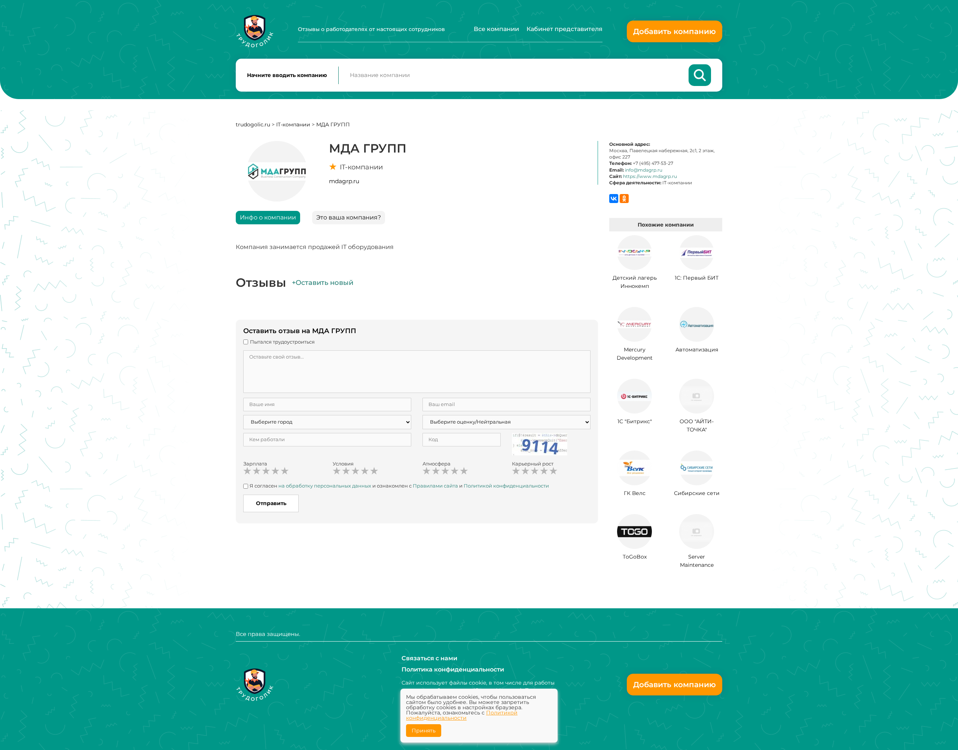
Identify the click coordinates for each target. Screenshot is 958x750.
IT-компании (293, 124)
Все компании (496, 29)
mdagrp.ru (344, 181)
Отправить (271, 503)
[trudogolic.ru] (255, 31)
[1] (247, 471)
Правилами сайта (435, 486)
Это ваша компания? (348, 217)
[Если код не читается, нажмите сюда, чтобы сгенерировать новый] (539, 443)
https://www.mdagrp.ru (650, 176)
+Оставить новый (322, 283)
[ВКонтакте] (613, 198)
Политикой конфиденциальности (506, 486)
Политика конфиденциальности (453, 669)
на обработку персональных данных (324, 486)
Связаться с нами (429, 658)
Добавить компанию (674, 31)
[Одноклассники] (624, 198)
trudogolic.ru (253, 124)
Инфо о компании (268, 217)
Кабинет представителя (564, 29)
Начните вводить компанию (287, 75)
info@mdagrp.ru (643, 170)
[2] (257, 471)
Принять (424, 730)
